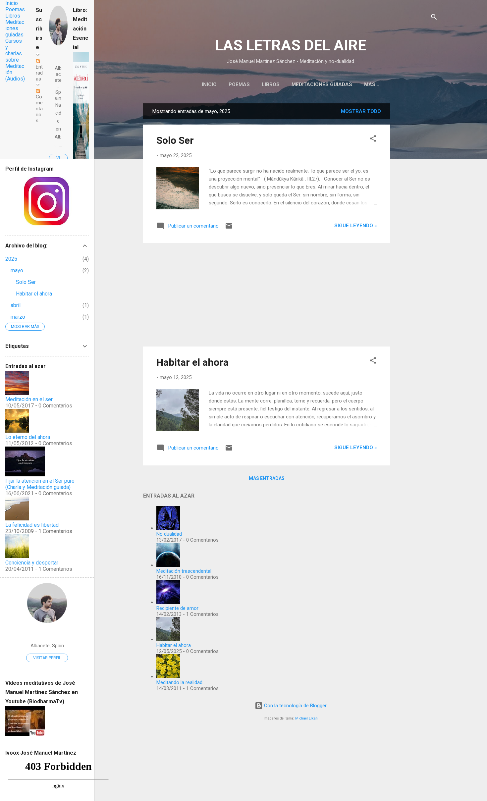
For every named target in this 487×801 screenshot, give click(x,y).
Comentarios (39, 109)
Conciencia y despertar (31, 563)
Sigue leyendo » (355, 226)
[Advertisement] (417, 202)
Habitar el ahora (192, 362)
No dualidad (169, 534)
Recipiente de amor (177, 608)
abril (16, 305)
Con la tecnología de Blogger (295, 706)
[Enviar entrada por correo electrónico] (229, 228)
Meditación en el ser (29, 399)
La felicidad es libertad (32, 525)
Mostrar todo (361, 111)
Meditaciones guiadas (322, 84)
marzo (18, 317)
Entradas (39, 73)
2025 (11, 259)
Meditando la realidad (179, 682)
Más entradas (267, 478)
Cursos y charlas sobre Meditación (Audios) (15, 60)
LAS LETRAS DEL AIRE (290, 45)
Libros (271, 84)
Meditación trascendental (183, 571)
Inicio (209, 84)
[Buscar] (434, 18)
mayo (17, 270)
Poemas (239, 84)
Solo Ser (175, 140)
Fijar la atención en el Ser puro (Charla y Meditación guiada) (40, 484)
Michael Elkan (306, 718)
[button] (373, 139)
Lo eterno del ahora (27, 437)
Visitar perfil (47, 658)
